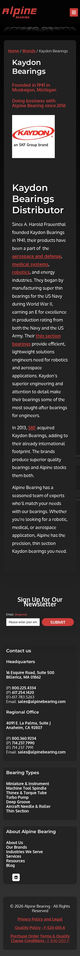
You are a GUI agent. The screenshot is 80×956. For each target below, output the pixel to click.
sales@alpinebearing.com (42, 701)
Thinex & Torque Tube (26, 792)
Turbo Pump (17, 797)
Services (13, 856)
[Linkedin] (16, 877)
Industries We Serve (24, 851)
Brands (29, 50)
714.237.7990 (23, 742)
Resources (15, 860)
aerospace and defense (36, 256)
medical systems (30, 264)
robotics (21, 272)
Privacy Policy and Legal (40, 918)
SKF (32, 427)
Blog (10, 865)
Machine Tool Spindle (26, 788)
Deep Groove (18, 801)
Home (13, 50)
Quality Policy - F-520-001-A (40, 927)
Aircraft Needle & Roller (28, 806)
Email (16, 614)
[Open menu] (74, 12)
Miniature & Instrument (27, 783)
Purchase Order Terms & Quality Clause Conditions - (40, 938)
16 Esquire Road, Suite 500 (30, 672)
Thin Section (17, 810)
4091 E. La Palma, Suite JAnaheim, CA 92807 (28, 725)
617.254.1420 (23, 692)
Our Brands (16, 846)
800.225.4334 (24, 687)
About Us (14, 842)
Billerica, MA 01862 (23, 676)
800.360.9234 (24, 738)
